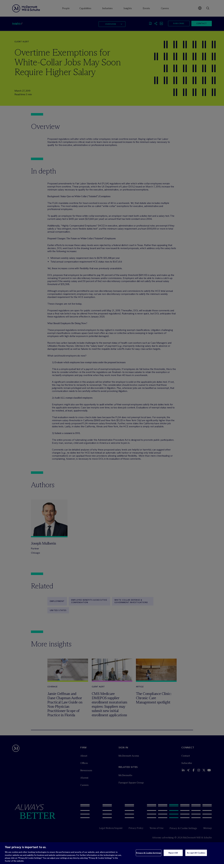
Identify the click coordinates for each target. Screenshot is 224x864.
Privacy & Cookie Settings (148, 852)
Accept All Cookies (196, 852)
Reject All (173, 852)
